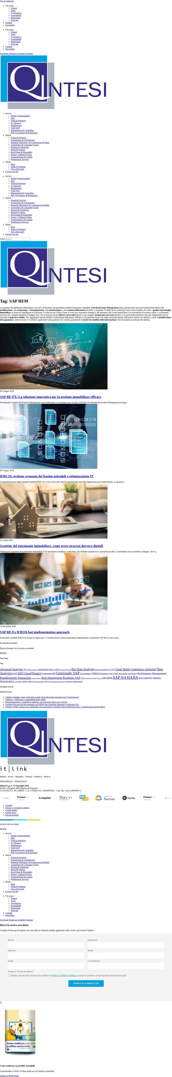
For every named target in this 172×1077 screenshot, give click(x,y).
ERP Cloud (24, 673)
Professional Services (20, 159)
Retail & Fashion (18, 150)
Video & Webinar (18, 167)
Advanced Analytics (11, 669)
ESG (13, 118)
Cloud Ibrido (122, 669)
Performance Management (151, 673)
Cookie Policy (11, 810)
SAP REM (107, 678)
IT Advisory (16, 123)
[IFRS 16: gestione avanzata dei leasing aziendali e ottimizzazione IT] (48, 468)
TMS (46, 681)
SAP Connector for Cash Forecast (91, 678)
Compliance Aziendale (143, 669)
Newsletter (10, 25)
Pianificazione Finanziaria (15, 677)
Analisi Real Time (45, 669)
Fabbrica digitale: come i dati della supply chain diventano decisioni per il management (42, 697)
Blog (13, 164)
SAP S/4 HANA (125, 677)
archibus (56, 670)
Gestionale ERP (48, 673)
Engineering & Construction (23, 140)
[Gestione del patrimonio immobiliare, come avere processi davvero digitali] (54, 538)
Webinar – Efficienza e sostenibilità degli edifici (25, 699)
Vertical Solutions (18, 121)
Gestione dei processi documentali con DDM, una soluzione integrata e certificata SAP (42, 704)
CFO (112, 670)
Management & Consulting (22, 130)
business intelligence (102, 670)
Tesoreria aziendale (38, 681)
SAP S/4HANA (146, 678)
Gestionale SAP (68, 673)
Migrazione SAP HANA (128, 674)
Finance (36, 673)
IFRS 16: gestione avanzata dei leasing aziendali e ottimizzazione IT (47, 476)
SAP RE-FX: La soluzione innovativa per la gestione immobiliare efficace (50, 397)
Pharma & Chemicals (20, 147)
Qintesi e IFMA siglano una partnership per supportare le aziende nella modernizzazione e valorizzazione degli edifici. (55, 707)
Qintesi (14, 8)
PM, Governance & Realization (24, 133)
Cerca (2, 239)
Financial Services (18, 138)
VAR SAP (15, 128)
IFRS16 (96, 673)
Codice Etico (10, 812)
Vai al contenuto (7, 1)
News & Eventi (17, 169)
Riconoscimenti (12, 815)
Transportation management (57, 681)
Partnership (15, 18)
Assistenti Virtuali (65, 670)
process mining (36, 678)
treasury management (74, 681)
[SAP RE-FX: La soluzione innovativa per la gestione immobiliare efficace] (54, 389)
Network (14, 20)
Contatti (8, 23)
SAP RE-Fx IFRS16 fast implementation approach (34, 632)
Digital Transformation (20, 116)
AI (25, 669)
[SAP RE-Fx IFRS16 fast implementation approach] (54, 624)
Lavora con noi (11, 171)
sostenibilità (18, 681)
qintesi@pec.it (21, 781)
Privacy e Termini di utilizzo (17, 808)
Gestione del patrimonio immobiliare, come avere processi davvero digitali (51, 546)
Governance (16, 13)
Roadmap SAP (71, 677)
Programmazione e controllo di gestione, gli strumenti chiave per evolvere (36, 702)
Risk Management (52, 677)
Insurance (104, 673)
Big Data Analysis (82, 669)
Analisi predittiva (31, 670)
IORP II (111, 674)
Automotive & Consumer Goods (24, 145)
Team (13, 10)
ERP (15, 673)
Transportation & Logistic (22, 157)
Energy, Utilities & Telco (21, 154)
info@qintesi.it (6, 781)
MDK (116, 674)
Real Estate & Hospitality (21, 152)
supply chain (27, 681)
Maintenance (16, 125)
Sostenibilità (16, 15)
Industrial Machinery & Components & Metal (30, 142)
